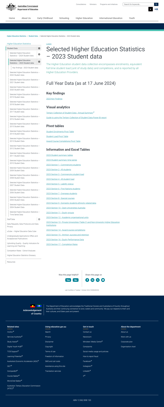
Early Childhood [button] (45, 18)
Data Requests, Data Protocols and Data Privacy (22, 225)
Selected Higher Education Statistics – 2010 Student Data (25, 161)
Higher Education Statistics (16, 36)
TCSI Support (12, 351)
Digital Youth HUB (14, 347)
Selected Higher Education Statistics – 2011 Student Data (25, 154)
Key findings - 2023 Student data (25, 68)
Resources (11, 262)
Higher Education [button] (84, 18)
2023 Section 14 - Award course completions (65, 230)
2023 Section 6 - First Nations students (63, 189)
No (75, 280)
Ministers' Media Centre (92, 342)
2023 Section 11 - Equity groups (60, 212)
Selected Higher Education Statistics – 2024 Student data (22, 54)
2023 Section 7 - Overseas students (61, 193)
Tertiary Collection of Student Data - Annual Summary (69, 113)
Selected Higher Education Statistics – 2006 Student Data (25, 191)
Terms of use (50, 351)
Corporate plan (127, 342)
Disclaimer (49, 342)
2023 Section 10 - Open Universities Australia (65, 208)
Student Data (33, 36)
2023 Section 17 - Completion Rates (62, 244)
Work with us (126, 337)
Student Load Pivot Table (57, 136)
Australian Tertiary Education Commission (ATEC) (23, 387)
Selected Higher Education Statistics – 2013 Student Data (25, 139)
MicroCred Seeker (14, 381)
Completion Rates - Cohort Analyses (21, 251)
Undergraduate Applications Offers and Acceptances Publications (22, 237)
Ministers (93, 4)
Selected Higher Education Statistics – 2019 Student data (25, 95)
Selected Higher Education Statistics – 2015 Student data (25, 125)
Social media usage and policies (95, 351)
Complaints (87, 347)
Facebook (87, 361)
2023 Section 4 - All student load (60, 179)
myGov (10, 332)
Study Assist (12, 342)
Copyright (49, 347)
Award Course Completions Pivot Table (63, 141)
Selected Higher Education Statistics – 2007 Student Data (25, 184)
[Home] (22, 7)
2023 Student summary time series (61, 160)
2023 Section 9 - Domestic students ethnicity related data (71, 203)
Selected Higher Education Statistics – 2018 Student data (25, 103)
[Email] (103, 280)
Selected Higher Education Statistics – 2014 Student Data (25, 132)
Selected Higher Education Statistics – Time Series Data (25, 213)
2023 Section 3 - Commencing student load (65, 174)
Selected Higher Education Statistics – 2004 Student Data (25, 206)
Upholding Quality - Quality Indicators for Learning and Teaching (23, 244)
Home (12, 18)
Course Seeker (12, 376)
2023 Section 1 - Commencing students (63, 165)
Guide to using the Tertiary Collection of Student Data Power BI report (76, 117)
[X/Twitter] (98, 280)
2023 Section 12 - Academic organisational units (67, 217)
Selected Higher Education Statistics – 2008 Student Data (25, 176)
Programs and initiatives (109, 4)
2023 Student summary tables (59, 155)
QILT (9, 366)
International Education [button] (110, 18)
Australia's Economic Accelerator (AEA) (22, 361)
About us (124, 332)
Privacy (48, 337)
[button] (39, 48)
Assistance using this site (55, 366)
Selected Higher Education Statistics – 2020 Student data (25, 88)
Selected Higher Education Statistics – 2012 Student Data (25, 147)
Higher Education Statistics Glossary (21, 255)
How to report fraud (90, 356)
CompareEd (11, 371)
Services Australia (14, 337)
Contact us (87, 332)
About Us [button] (26, 18)
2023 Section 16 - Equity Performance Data (65, 239)
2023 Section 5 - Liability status (60, 184)
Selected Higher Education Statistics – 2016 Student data (25, 117)
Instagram (87, 366)
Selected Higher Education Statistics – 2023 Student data (22, 61)
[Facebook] (87, 280)
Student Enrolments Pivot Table (60, 131)
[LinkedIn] (92, 280)
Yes (68, 280)
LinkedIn (86, 371)
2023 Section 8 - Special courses (60, 198)
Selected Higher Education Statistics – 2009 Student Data (25, 169)
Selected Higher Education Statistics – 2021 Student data (25, 81)
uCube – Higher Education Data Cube (21, 231)
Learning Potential (14, 356)
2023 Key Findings (54, 99)
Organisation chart (128, 347)
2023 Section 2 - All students (58, 169)
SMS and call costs (52, 361)
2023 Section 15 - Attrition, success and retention (67, 235)
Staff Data (11, 219)
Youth (132, 18)
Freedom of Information (54, 356)
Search (48, 332)
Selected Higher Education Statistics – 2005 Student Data (25, 198)
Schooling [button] (64, 18)
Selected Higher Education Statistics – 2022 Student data (25, 73)
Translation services (53, 371)
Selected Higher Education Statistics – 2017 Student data (25, 110)
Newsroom (87, 337)
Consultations (81, 4)
